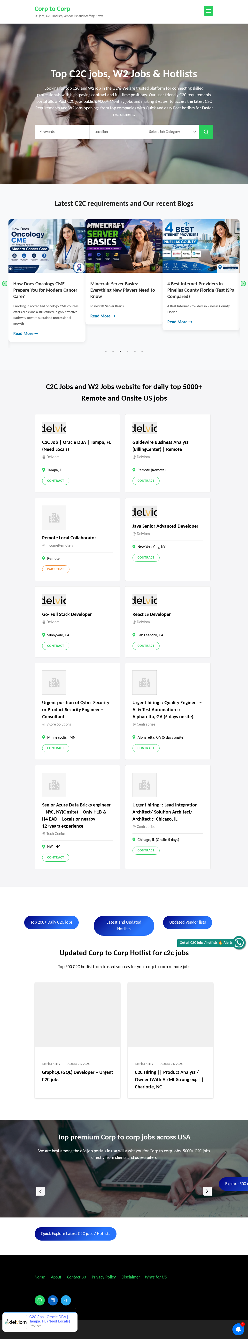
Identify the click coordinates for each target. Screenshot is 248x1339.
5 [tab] (134, 351)
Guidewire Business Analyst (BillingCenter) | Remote (160, 446)
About (56, 1277)
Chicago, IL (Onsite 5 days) (158, 840)
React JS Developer (151, 614)
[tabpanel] (54, 271)
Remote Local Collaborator (69, 538)
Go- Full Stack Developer (67, 614)
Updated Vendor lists (187, 922)
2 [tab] (113, 351)
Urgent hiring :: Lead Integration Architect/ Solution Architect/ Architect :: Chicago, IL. (165, 812)
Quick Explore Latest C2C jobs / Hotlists (75, 1234)
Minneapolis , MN (61, 738)
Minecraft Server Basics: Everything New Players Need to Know (53, 290)
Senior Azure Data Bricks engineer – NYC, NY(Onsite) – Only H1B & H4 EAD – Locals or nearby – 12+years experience (76, 816)
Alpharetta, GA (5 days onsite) (161, 738)
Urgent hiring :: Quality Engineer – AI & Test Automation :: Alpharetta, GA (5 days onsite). (167, 709)
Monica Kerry (51, 1064)
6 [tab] (142, 351)
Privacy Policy (103, 1277)
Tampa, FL (55, 470)
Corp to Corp (52, 9)
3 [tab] (120, 351)
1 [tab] (105, 351)
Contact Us (76, 1277)
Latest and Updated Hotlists (124, 925)
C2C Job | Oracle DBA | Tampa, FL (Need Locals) (76, 446)
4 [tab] (127, 351)
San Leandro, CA (150, 635)
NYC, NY (53, 847)
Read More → (33, 316)
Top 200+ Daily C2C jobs (51, 922)
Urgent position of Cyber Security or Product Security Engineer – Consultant (75, 709)
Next (243, 283)
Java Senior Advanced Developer (165, 526)
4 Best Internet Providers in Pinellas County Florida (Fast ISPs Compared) (131, 290)
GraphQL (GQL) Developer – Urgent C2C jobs (77, 1076)
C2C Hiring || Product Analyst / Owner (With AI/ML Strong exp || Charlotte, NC (169, 1080)
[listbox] (124, 1191)
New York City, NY (151, 547)
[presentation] (40, 1191)
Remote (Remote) (152, 470)
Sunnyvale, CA (58, 635)
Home (40, 1277)
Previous (4, 283)
